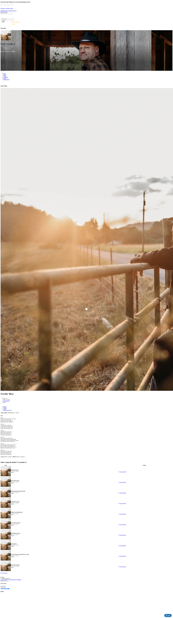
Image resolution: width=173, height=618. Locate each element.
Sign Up (13, 24)
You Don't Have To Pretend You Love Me (20, 554)
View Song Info (122, 471)
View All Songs (4, 573)
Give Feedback (18, 579)
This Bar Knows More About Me (18, 491)
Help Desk (6, 579)
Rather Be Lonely (15, 470)
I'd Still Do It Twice (15, 501)
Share (13, 51)
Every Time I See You (15, 522)
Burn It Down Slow (15, 480)
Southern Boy (14, 543)
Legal (9, 579)
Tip (10, 51)
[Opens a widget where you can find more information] (168, 615)
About (2, 579)
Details (4, 406)
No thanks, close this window (7, 8)
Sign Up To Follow (5, 51)
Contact (12, 579)
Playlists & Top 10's (7, 410)
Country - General (15, 471)
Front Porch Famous (15, 564)
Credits (4, 409)
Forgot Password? (15, 22)
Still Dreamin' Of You (15, 533)
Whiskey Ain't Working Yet (17, 512)
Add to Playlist (6, 401)
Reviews (5, 407)
